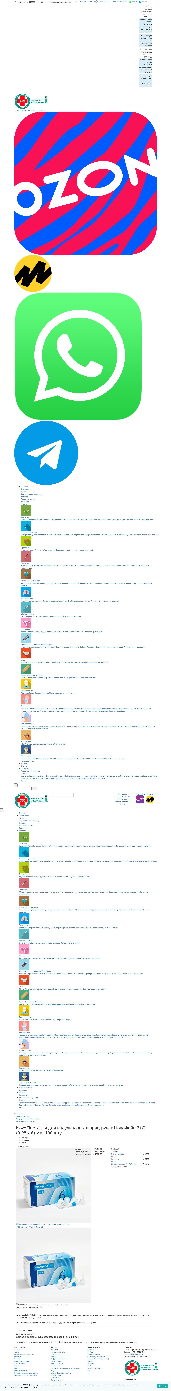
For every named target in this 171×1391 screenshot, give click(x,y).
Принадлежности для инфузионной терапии (50, 583)
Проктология (26, 547)
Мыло (23, 662)
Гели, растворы (50, 708)
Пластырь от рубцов (63, 711)
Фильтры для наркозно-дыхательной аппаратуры (45, 744)
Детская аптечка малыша (31, 631)
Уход (23, 659)
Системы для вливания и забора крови (37, 644)
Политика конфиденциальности (26, 1373)
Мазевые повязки (47, 711)
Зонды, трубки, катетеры (45, 550)
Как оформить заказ (21, 1361)
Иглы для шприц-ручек (71, 616)
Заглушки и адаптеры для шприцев (47, 616)
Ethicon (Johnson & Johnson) (98, 1359)
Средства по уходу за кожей (37, 662)
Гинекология (26, 629)
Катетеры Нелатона (43, 519)
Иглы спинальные (69, 565)
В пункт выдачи (117, 1154)
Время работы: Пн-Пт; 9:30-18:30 (113, 1)
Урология (25, 517)
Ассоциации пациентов (30, 771)
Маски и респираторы (58, 693)
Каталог (24, 504)
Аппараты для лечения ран (32, 708)
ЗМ (88, 1370)
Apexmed (90, 1349)
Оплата (24, 766)
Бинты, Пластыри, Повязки (32, 675)
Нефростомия (71, 519)
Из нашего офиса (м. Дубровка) (124, 1164)
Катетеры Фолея (28, 519)
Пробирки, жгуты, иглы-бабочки (122, 726)
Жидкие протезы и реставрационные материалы (41, 565)
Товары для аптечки (29, 755)
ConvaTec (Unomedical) (96, 1356)
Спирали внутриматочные (72, 631)
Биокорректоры (27, 726)
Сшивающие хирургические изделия (126, 565)
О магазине (26, 489)
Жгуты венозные (48, 647)
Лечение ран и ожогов (81, 758)
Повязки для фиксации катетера (66, 677)
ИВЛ (23, 744)
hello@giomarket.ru (87, 1)
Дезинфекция (55, 662)
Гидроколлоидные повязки (125, 708)
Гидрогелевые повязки (30, 711)
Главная (24, 486)
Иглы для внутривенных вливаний (109, 647)
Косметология (27, 723)
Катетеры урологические (128, 519)
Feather (90, 1361)
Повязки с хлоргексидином (97, 711)
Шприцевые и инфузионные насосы (94, 583)
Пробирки (91, 647)
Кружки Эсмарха (28, 550)
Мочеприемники (58, 519)
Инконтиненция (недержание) (96, 662)
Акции (23, 491)
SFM (89, 1366)
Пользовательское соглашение (26, 1375)
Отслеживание (19, 1363)
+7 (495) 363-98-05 (22, 110)
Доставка (24, 763)
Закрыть (146, 5)
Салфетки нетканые (88, 677)
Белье (31, 693)
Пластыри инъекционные (134, 647)
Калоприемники (62, 550)
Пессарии (88, 631)
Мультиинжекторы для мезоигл (95, 726)
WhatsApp (134, 1)
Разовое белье (27, 690)
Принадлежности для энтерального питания (140, 534)
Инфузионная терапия (30, 580)
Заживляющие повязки (66, 708)
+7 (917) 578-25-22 (38, 110)
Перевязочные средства (115, 758)
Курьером (115, 1159)
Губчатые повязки (143, 708)
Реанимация (26, 741)
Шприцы (29, 616)
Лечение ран (26, 705)
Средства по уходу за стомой (81, 550)
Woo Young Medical (94, 1368)
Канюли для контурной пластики (34, 728)
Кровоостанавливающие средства (35, 758)
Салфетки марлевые (43, 677)
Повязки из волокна (84, 708)
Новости (24, 496)
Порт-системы (139, 583)
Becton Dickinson (93, 1354)
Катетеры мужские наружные (90, 519)
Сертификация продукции (31, 494)
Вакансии (25, 501)
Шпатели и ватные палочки (72, 662)
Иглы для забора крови (64, 647)
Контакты (25, 768)
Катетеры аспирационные (31, 601)
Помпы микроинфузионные (121, 583)
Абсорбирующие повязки (103, 708)
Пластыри (31, 677)
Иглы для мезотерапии (73, 726)
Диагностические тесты (51, 631)
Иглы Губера (26, 583)
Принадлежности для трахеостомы (105, 601)
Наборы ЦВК (74, 583)
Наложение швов (98, 758)
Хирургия (25, 563)
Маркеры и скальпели (101, 565)
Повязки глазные (79, 711)
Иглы (23, 616)
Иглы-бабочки (80, 647)
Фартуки (71, 693)
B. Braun (90, 1352)
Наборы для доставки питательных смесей (38, 534)
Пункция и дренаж (84, 565)
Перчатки (25, 693)
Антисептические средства (60, 758)
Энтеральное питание (113, 534)
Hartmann (90, 1363)
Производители (27, 761)
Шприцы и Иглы (27, 614)
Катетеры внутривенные (31, 647)
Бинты (23, 677)
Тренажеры (97, 631)
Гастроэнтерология (29, 532)
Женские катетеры (110, 519)
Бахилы (38, 693)
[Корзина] (151, 2)
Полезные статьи (28, 499)
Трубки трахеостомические (79, 601)
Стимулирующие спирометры (55, 601)
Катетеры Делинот (146, 519)
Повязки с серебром (117, 711)
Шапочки (45, 693)
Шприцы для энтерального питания (88, 534)
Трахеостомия (27, 598)
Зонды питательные (65, 534)
